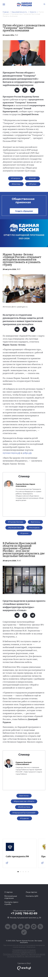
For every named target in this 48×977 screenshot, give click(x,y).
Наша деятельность (19, 12)
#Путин (32, 184)
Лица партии (31, 892)
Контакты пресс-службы (11, 903)
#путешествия (15, 528)
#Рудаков (24, 818)
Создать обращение (24, 211)
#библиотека (24, 807)
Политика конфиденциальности (24, 952)
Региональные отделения (10, 897)
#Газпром (15, 178)
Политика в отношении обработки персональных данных (24, 954)
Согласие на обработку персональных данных (24, 956)
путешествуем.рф (11, 453)
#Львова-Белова (15, 522)
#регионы (35, 522)
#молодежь (34, 528)
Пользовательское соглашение (24, 950)
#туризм (24, 533)
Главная (6, 12)
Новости (33, 12)
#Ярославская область (24, 801)
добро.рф (27, 453)
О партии (8, 892)
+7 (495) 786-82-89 (24, 913)
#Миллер (16, 184)
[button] (18, 871)
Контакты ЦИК (32, 896)
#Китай (32, 178)
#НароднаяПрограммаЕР (23, 813)
